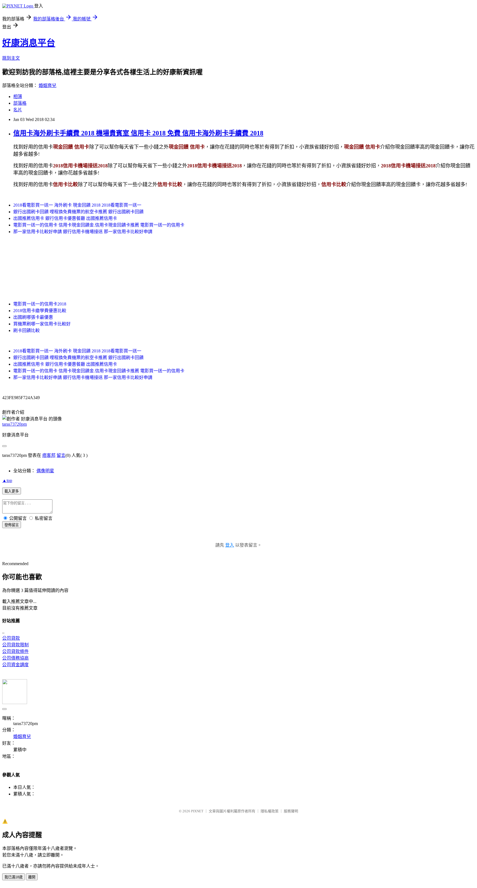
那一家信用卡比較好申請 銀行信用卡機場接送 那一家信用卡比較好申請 (82, 231)
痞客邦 (48, 455)
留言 (61, 455)
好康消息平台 (28, 43)
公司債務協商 (15, 658)
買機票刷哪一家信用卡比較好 (42, 324)
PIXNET (197, 811)
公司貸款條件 (15, 651)
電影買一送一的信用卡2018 (39, 304)
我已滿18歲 (13, 877)
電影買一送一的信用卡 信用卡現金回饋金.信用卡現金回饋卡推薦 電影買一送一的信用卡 (98, 225)
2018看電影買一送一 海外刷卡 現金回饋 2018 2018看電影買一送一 (77, 205)
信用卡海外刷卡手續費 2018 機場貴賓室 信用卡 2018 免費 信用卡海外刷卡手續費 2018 (138, 133)
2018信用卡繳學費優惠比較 (39, 310)
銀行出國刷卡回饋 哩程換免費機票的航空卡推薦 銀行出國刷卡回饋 (78, 211)
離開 (31, 877)
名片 (17, 109)
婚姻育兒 (47, 85)
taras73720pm (14, 424)
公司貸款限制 (15, 644)
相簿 (17, 96)
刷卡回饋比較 (26, 330)
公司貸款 (11, 638)
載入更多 (11, 491)
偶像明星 (45, 470)
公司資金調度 (15, 664)
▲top (7, 480)
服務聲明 (291, 811)
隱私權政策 (270, 811)
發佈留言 (11, 525)
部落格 (19, 103)
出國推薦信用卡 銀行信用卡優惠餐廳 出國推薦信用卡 (65, 218)
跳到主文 (11, 58)
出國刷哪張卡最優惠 (33, 317)
